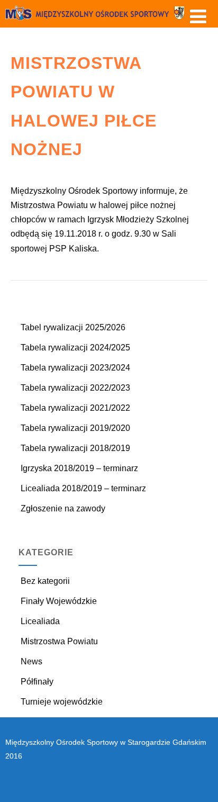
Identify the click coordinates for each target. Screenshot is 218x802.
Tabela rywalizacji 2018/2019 (75, 448)
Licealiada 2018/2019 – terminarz (83, 488)
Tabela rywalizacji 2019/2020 (75, 427)
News (31, 661)
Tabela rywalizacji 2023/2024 (75, 367)
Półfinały (37, 681)
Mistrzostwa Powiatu (59, 641)
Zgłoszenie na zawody (63, 508)
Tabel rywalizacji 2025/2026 (73, 327)
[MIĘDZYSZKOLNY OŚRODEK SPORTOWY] (108, 22)
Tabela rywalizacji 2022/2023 (75, 387)
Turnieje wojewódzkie (62, 701)
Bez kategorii (45, 580)
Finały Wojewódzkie (59, 601)
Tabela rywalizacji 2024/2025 (75, 347)
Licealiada (40, 621)
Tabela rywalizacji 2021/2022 (75, 407)
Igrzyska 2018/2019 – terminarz (79, 468)
